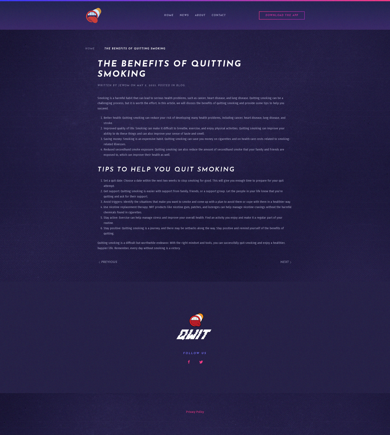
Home (169, 15)
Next (285, 262)
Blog (180, 85)
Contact (219, 15)
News (184, 15)
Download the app (281, 15)
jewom (124, 85)
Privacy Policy (195, 412)
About (200, 15)
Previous (108, 262)
